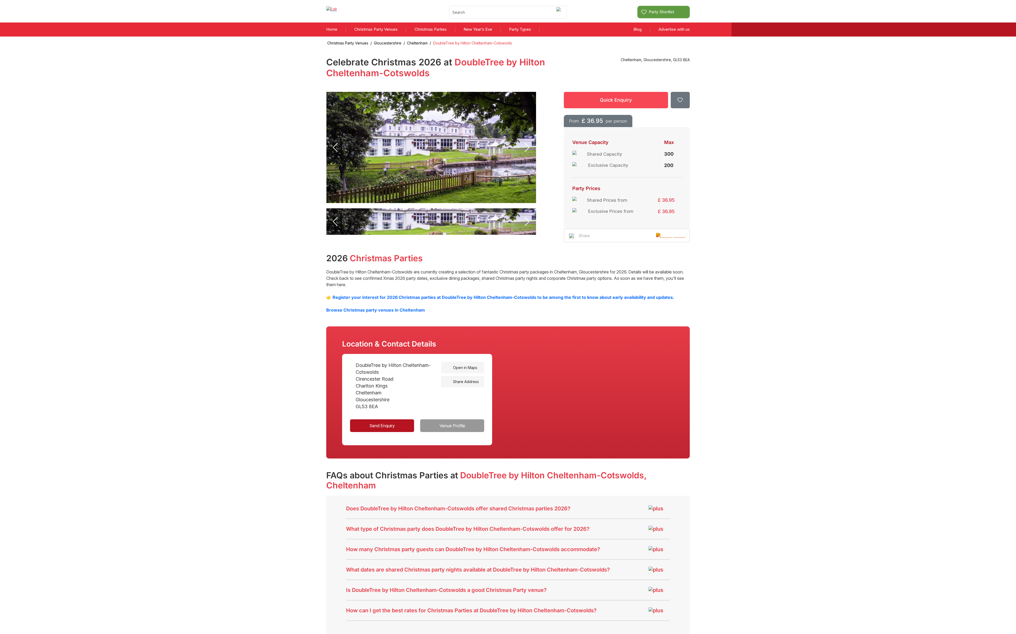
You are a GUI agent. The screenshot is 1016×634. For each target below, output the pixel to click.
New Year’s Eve (478, 29)
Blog (637, 29)
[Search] (559, 12)
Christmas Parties (431, 29)
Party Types (520, 29)
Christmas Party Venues (376, 29)
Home (331, 29)
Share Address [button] (465, 381)
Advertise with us (674, 29)
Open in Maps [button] (464, 367)
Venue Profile (452, 425)
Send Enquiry (382, 425)
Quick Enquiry (616, 100)
